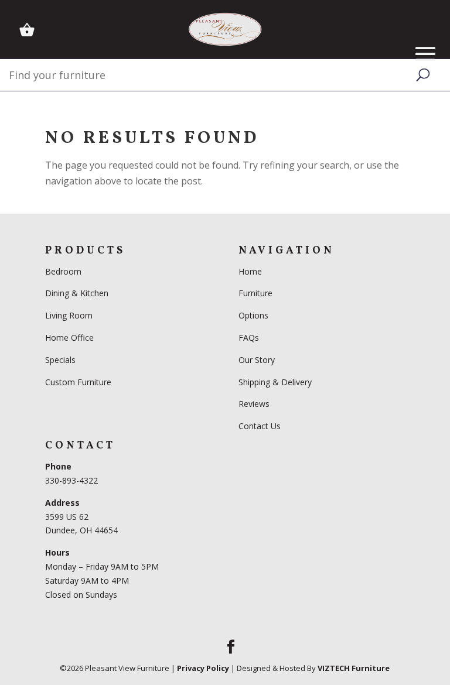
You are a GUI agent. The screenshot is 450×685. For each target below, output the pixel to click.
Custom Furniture (78, 382)
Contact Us (259, 425)
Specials (60, 359)
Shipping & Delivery (275, 382)
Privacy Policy (203, 668)
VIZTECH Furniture (354, 668)
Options (253, 315)
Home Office (69, 337)
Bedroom (64, 271)
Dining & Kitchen (76, 293)
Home (250, 271)
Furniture (255, 293)
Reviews (254, 403)
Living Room (69, 315)
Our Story (256, 359)
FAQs (248, 337)
